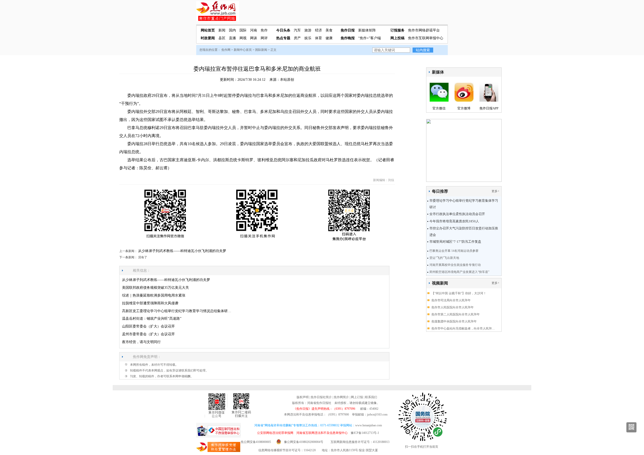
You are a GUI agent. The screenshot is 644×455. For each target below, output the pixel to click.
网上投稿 (397, 38)
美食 (329, 30)
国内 (232, 30)
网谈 (253, 38)
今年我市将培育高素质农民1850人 (454, 221)
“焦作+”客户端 (369, 38)
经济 (318, 30)
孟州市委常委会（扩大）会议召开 (148, 334)
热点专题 (283, 38)
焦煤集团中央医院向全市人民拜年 (454, 321)
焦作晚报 (348, 38)
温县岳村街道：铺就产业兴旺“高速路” (151, 318)
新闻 (221, 30)
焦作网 (225, 50)
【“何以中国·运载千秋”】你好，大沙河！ (458, 293)
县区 (221, 38)
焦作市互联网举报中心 (425, 38)
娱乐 (307, 38)
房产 (297, 38)
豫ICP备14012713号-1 (365, 433)
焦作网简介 (341, 397)
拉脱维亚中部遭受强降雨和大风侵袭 (150, 303)
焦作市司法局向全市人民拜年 (451, 300)
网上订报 (357, 397)
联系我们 (371, 397)
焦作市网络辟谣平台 (424, 30)
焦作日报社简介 (321, 397)
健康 (329, 38)
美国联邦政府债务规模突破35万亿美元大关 (155, 287)
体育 (318, 38)
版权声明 (303, 397)
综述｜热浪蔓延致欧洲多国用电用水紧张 (153, 295)
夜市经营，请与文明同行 (141, 342)
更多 (495, 191)
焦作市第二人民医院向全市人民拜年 (455, 314)
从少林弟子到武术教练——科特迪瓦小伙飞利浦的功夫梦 (182, 251)
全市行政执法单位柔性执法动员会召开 (457, 214)
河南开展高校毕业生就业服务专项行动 (455, 265)
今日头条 (283, 30)
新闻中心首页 (243, 50)
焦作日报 (348, 30)
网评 (264, 38)
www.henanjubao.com (368, 425)
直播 (232, 38)
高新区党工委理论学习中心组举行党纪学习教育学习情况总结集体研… (176, 311)
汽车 (297, 30)
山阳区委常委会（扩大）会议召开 (148, 326)
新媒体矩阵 (367, 30)
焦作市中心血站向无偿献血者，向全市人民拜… (463, 328)
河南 (253, 30)
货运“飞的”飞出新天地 (444, 258)
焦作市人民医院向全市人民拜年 (452, 307)
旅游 (307, 30)
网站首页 (208, 30)
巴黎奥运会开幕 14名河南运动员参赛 (453, 251)
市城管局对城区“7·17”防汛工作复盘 (455, 241)
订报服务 (397, 30)
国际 (243, 30)
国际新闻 (261, 50)
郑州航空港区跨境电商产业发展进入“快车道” (459, 272)
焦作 (264, 30)
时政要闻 (208, 38)
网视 (243, 38)
